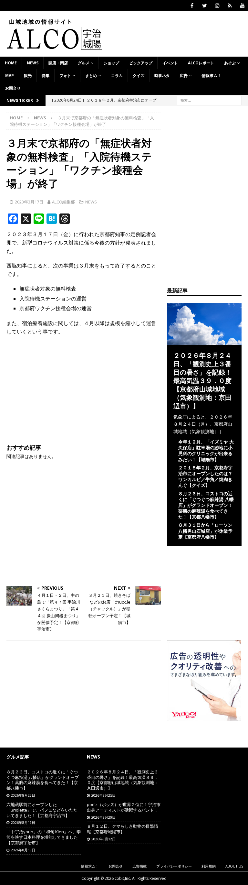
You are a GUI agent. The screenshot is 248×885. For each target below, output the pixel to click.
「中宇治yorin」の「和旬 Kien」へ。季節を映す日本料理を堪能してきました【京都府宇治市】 (43, 837)
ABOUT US (234, 866)
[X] (204, 5)
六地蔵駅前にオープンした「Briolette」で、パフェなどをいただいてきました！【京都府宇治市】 (42, 810)
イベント (170, 63)
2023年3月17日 (29, 202)
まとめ (91, 75)
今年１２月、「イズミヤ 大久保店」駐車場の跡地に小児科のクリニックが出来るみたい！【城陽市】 (206, 451)
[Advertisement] (83, 387)
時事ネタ (162, 75)
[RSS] (229, 5)
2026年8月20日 (103, 817)
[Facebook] (192, 5)
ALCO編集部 (63, 202)
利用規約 (209, 866)
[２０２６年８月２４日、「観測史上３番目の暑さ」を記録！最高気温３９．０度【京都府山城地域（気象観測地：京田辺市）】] (204, 341)
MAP (9, 75)
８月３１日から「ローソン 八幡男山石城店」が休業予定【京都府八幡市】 (205, 531)
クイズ (138, 75)
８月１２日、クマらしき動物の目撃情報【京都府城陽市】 (122, 829)
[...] (218, 431)
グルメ (83, 63)
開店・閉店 (58, 63)
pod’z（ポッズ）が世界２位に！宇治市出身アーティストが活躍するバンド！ (123, 807)
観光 (28, 75)
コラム (117, 75)
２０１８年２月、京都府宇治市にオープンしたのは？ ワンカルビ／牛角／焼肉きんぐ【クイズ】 (207, 476)
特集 (45, 75)
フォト (65, 75)
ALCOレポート (201, 63)
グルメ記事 (17, 757)
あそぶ (230, 63)
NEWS (32, 63)
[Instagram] (217, 5)
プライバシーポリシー (174, 866)
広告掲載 (139, 866)
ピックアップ (140, 63)
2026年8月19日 (23, 822)
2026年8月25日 (103, 795)
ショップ (111, 63)
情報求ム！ (211, 75)
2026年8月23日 (23, 795)
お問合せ (13, 88)
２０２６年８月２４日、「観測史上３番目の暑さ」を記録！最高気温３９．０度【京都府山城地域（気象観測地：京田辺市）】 (202, 380)
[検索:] (209, 100)
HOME (11, 63)
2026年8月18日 (23, 849)
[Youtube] (242, 5)
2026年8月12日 (103, 838)
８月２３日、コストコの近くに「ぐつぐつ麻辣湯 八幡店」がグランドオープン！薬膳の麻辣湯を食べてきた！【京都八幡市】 (206, 505)
